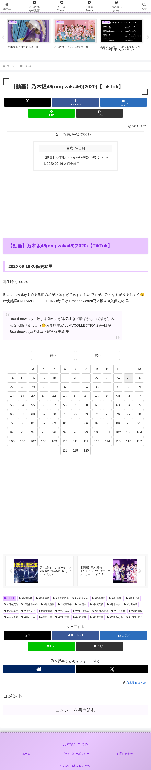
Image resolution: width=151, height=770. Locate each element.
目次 (69, 148)
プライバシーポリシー (75, 753)
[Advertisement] (75, 204)
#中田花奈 (63, 617)
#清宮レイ (29, 611)
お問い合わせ (125, 753)
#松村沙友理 (101, 611)
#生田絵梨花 (82, 611)
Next (148, 37)
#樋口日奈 (46, 617)
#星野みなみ (116, 617)
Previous (3, 37)
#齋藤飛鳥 (46, 611)
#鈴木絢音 (136, 611)
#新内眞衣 (81, 617)
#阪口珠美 (12, 611)
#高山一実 (29, 617)
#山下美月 (119, 611)
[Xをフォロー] (112, 669)
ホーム (26, 753)
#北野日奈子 (135, 617)
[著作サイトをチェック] (39, 669)
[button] (99, 113)
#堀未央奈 (98, 617)
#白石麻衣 (63, 611)
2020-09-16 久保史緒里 (63, 163)
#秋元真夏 (12, 617)
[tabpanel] (29, 37)
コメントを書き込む (75, 710)
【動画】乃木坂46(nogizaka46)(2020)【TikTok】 (77, 157)
